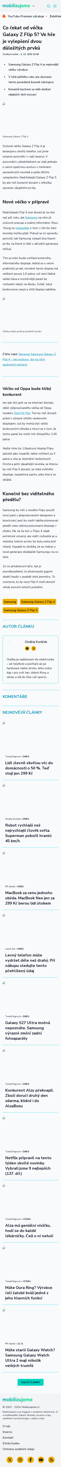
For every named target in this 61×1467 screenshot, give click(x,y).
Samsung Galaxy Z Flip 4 (38, 602)
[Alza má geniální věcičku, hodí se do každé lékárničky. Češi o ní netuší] (30, 1200)
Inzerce (7, 1432)
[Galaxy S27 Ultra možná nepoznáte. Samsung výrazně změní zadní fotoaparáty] (30, 997)
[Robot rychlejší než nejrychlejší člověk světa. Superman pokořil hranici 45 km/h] (30, 799)
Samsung (31, 218)
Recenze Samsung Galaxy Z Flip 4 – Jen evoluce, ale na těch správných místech (29, 359)
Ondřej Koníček (10, 54)
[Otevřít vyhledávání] (48, 6)
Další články (30, 1382)
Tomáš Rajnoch (13, 756)
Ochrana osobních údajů (18, 1449)
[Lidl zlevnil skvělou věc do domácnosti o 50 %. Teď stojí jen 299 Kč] (30, 737)
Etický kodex (11, 1443)
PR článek (10, 886)
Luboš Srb (10, 948)
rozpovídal (22, 228)
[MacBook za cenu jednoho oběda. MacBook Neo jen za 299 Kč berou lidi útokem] (30, 867)
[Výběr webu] (33, 6)
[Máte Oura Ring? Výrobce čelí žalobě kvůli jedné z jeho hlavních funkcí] (30, 1262)
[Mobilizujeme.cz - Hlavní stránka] (16, 6)
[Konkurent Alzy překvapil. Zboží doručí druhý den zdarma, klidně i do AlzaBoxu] (30, 1065)
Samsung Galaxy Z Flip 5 (20, 610)
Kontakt (8, 1438)
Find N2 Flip (22, 413)
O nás (6, 1426)
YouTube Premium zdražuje (26, 16)
